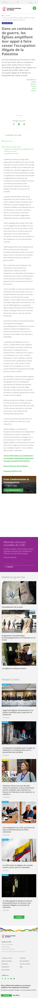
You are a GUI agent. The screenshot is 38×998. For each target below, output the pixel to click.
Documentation (24, 961)
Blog (21, 967)
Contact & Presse (25, 964)
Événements (5, 967)
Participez (23, 958)
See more (19, 917)
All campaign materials (13, 490)
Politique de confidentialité (10, 557)
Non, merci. (16, 995)
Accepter (6, 995)
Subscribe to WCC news (13, 135)
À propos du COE (7, 958)
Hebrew (33, 91)
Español (33, 86)
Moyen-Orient (8, 141)
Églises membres (7, 961)
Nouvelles (8, 15)
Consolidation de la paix (11, 153)
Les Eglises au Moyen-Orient (12, 147)
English (33, 82)
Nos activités (6, 970)
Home (2, 15)
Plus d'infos (4, 992)
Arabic (34, 88)
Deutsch (33, 84)
